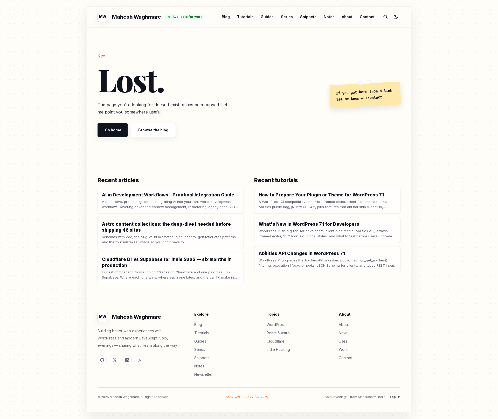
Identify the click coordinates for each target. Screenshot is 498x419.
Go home (113, 130)
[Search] (385, 17)
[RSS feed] (139, 360)
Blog (226, 17)
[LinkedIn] (127, 360)
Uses (343, 341)
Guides (267, 17)
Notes (329, 17)
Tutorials (245, 17)
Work (343, 349)
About (347, 17)
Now (343, 333)
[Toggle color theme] (395, 17)
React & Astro (278, 333)
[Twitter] (114, 360)
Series (287, 17)
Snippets (308, 17)
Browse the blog (153, 130)
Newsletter (203, 374)
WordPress (276, 324)
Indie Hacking (278, 349)
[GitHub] (102, 360)
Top (393, 397)
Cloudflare (276, 341)
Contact (367, 17)
